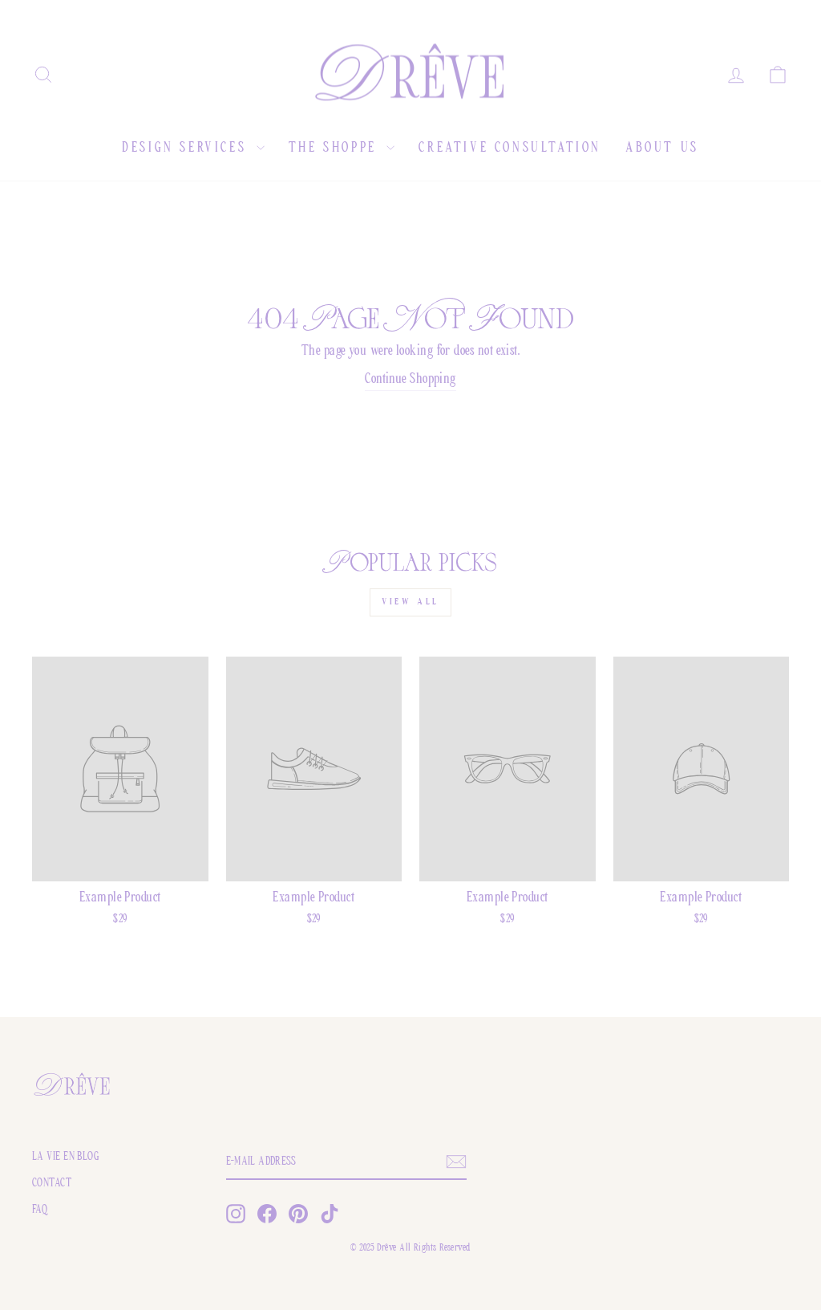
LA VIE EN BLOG (65, 1157)
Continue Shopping (410, 379)
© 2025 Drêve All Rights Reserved (410, 1248)
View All (410, 602)
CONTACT (51, 1184)
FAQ (39, 1210)
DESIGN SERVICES (187, 148)
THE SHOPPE (336, 148)
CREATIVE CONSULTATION (510, 148)
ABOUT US (662, 148)
